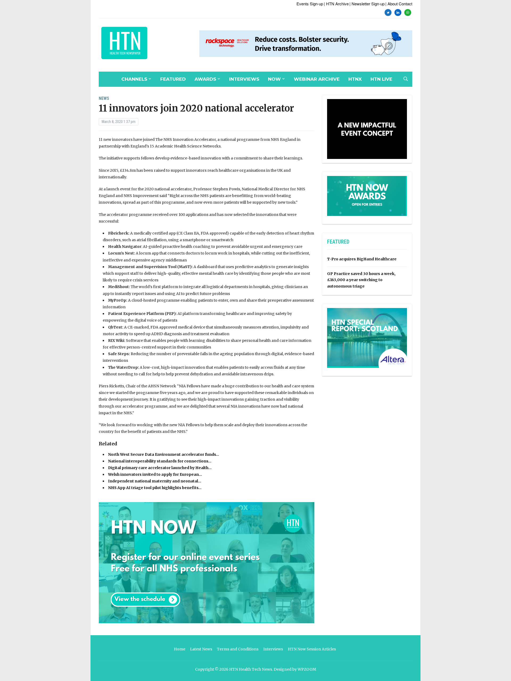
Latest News (201, 649)
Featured (173, 79)
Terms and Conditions (237, 649)
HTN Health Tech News (250, 669)
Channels (134, 79)
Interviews (244, 79)
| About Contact (398, 3)
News (104, 98)
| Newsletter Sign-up (367, 3)
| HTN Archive (336, 3)
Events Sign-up (309, 3)
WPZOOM (307, 669)
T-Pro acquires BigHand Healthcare (362, 259)
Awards (205, 79)
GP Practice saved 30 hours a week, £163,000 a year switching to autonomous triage (361, 280)
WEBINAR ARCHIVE (317, 79)
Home (179, 649)
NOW (274, 79)
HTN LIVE (381, 79)
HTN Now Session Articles (312, 649)
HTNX (355, 79)
